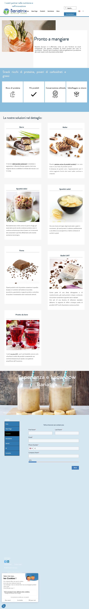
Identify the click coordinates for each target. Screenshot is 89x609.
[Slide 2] (45, 410)
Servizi (7, 443)
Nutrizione (9, 438)
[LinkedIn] (8, 562)
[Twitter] (5, 562)
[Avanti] (79, 393)
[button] (42, 11)
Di (6, 448)
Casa (7, 424)
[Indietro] (9, 393)
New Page (9, 429)
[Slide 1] (43, 410)
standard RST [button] (14, 354)
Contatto (8, 453)
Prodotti (8, 434)
